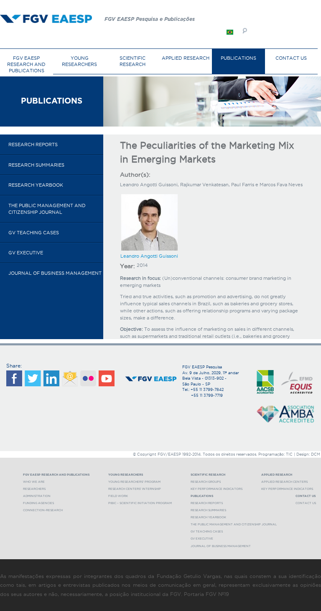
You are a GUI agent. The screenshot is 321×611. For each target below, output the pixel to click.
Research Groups (206, 481)
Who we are (34, 481)
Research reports (33, 144)
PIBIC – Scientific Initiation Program (140, 503)
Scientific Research (132, 61)
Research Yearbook (35, 185)
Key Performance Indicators (216, 488)
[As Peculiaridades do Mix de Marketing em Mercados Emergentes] (230, 32)
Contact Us (291, 58)
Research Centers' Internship (134, 488)
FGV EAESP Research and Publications (26, 64)
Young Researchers (79, 61)
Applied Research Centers (284, 481)
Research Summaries (36, 164)
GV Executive (25, 252)
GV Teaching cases (33, 232)
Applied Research (185, 58)
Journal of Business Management (55, 273)
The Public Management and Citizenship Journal (47, 209)
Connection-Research (43, 510)
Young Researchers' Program (134, 481)
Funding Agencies (38, 503)
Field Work (118, 495)
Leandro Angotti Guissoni (149, 256)
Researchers (34, 488)
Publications (238, 58)
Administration (37, 495)
